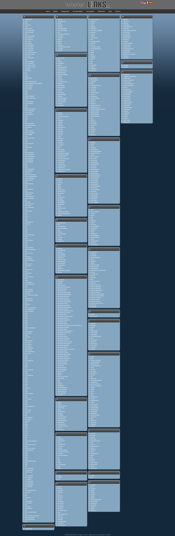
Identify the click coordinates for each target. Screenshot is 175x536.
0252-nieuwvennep (30, 174)
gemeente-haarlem (63, 309)
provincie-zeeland (95, 301)
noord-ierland (94, 180)
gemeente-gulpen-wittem (64, 307)
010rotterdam (28, 19)
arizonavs (60, 45)
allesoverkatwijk (62, 28)
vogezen (93, 507)
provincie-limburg (95, 292)
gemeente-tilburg (62, 347)
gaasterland (61, 280)
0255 (26, 182)
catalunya (60, 131)
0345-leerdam (29, 240)
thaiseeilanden (95, 446)
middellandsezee (95, 107)
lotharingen (94, 69)
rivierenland (94, 345)
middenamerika (95, 114)
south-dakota (94, 406)
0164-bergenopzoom (31, 81)
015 (26, 72)
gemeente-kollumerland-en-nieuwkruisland (70, 325)
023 (26, 151)
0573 (26, 433)
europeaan (61, 241)
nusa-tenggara (95, 202)
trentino (93, 459)
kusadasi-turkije (62, 521)
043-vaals (27, 293)
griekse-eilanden (62, 389)
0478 (26, 313)
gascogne (60, 281)
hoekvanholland (62, 420)
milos (92, 118)
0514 (26, 362)
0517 (26, 368)
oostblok (93, 230)
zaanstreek (126, 74)
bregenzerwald (62, 94)
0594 (26, 454)
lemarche (93, 43)
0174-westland (29, 103)
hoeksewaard (61, 418)
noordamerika (94, 182)
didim (59, 186)
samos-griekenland (96, 366)
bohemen (60, 83)
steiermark (93, 420)
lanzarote (93, 32)
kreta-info (60, 516)
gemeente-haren (62, 314)
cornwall (60, 146)
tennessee (93, 439)
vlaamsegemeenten (96, 499)
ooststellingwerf (95, 235)
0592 (26, 446)
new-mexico (94, 160)
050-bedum (28, 342)
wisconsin (126, 56)
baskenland (61, 63)
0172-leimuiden (29, 101)
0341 (26, 229)
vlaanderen (94, 503)
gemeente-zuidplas (63, 360)
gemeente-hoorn (62, 322)
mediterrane (94, 96)
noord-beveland (95, 177)
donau (59, 195)
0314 (26, 213)
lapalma (93, 34)
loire (92, 63)
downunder (61, 201)
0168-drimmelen (29, 96)
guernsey (60, 395)
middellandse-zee (95, 105)
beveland (60, 80)
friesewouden (61, 263)
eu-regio (60, 237)
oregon (92, 239)
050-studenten (29, 348)
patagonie (93, 261)
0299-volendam (29, 198)
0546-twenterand (29, 406)
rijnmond (93, 342)
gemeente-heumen (63, 318)
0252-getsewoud (29, 169)
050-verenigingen (30, 351)
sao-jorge (93, 371)
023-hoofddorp (29, 160)
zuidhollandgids (127, 107)
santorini (93, 369)
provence (93, 283)
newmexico (94, 167)
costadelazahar (62, 166)
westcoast (126, 39)
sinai (92, 395)
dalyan (59, 180)
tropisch (93, 461)
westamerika (126, 38)
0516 (26, 366)
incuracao (60, 446)
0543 (26, 397)
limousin (93, 56)
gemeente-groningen (63, 305)
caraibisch (60, 120)
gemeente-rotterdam (63, 340)
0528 (26, 390)
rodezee (93, 349)
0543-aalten (28, 399)
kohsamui (60, 508)
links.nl (75, 534)
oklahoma (93, 221)
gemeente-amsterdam (64, 287)
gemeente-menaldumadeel (65, 331)
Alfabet (55, 11)
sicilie (92, 391)
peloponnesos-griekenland (98, 270)
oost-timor (93, 224)
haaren (60, 404)
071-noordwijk (29, 483)
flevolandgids (61, 254)
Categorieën (65, 11)
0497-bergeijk (29, 331)
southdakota (94, 411)
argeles (60, 41)
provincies (93, 305)
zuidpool (125, 111)
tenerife (93, 437)
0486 (26, 318)
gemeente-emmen (63, 303)
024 (26, 163)
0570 (26, 428)
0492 (26, 322)
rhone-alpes (94, 340)
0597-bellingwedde (30, 461)
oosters (93, 232)
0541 (26, 395)
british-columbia (62, 98)
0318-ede (27, 224)
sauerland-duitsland (96, 380)
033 (26, 227)
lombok (93, 67)
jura (59, 479)
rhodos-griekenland (96, 336)
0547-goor (28, 412)
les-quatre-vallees (95, 47)
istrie (59, 466)
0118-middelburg (29, 61)
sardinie (93, 375)
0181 (26, 107)
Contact (117, 11)
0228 (26, 145)
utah (92, 477)
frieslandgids (61, 265)
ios (58, 457)
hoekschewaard (62, 417)
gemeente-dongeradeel (64, 301)
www (76, 5)
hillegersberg (61, 411)
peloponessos (94, 266)
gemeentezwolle (62, 369)
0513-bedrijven (29, 360)
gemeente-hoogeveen (64, 320)
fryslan (59, 267)
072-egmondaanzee (30, 490)
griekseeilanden (62, 391)
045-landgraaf (29, 300)
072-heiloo (28, 492)
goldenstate (61, 378)
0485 (26, 317)
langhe (92, 25)
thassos (93, 448)
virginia (93, 497)
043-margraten (29, 289)
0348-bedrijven (29, 247)
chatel (59, 136)
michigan (93, 103)
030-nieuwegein (29, 207)
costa (59, 147)
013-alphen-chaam (30, 65)
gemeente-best (62, 291)
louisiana (93, 70)
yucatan (125, 67)
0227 (26, 142)
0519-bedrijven (29, 375)
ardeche (60, 39)
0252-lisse (28, 173)
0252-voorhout (29, 180)
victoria (92, 496)
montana (93, 129)
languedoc (93, 28)
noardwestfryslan (95, 175)
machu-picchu (94, 80)
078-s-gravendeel (30, 519)
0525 (26, 384)
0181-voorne (28, 112)
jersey (59, 475)
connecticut (61, 144)
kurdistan (60, 519)
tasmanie (93, 433)
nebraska (93, 147)
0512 (26, 357)
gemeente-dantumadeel (64, 294)
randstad (93, 325)
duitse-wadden (62, 208)
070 (26, 466)
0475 (26, 306)
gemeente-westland (63, 356)
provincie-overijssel (96, 297)
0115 (26, 27)
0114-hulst (28, 25)
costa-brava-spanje (63, 155)
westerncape (126, 45)
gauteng (60, 283)
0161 (26, 74)
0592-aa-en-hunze (30, 448)
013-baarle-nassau (30, 67)
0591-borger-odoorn (30, 444)
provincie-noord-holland (97, 296)
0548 (26, 413)
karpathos (60, 490)
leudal (92, 52)
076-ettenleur (28, 508)
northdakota (94, 198)
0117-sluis (28, 56)
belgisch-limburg (62, 71)
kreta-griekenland (62, 514)
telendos (93, 435)
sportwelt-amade (95, 415)
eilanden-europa (62, 228)
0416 (26, 280)
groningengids (62, 393)
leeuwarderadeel (95, 41)
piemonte (93, 277)
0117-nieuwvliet (29, 48)
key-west (60, 497)
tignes (92, 455)
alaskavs (60, 27)
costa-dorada (61, 160)
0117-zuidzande (29, 58)
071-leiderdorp (29, 481)
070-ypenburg (29, 470)
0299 (26, 191)
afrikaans (60, 25)
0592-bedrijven (29, 450)
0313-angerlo (28, 211)
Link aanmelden (78, 11)
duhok (59, 206)
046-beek (27, 304)
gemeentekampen (63, 363)
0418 (26, 286)
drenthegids (61, 204)
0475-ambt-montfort (30, 308)
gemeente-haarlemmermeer (65, 311)
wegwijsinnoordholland (129, 30)
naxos (92, 146)
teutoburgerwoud (95, 441)
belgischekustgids (63, 74)
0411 (26, 271)
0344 (26, 236)
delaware (60, 182)
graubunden (61, 385)
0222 (26, 129)
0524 (26, 382)
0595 (26, 455)
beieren (60, 65)
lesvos (92, 50)
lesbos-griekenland (96, 48)
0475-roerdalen (29, 311)
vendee (93, 490)
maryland (93, 91)
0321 (26, 225)
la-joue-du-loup (95, 19)
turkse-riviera (94, 462)
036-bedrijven (29, 258)
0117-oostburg (29, 50)
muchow (93, 131)
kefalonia (60, 492)
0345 (26, 238)
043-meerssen (29, 291)
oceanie (93, 213)
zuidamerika (126, 100)
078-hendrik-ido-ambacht (32, 516)
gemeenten (61, 365)
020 (26, 121)
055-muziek (28, 419)
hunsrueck (60, 429)
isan (59, 461)
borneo (60, 91)
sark (92, 376)
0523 (26, 381)
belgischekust (61, 72)
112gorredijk (28, 529)
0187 (26, 120)
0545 (26, 402)
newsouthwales (95, 169)
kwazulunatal (61, 525)
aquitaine (60, 38)
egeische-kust (61, 223)
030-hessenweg (29, 204)
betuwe (60, 78)
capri (59, 118)
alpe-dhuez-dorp (62, 30)
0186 (26, 118)
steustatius (93, 422)
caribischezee (61, 127)
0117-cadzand (29, 39)
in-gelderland (61, 444)
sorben (92, 402)
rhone (92, 338)
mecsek (93, 94)
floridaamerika (62, 256)
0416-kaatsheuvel (30, 284)
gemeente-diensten (63, 298)
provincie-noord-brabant (97, 294)
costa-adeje (61, 149)
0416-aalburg (28, 282)
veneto (92, 492)
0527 (26, 386)
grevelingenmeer (62, 387)
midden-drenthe (95, 111)
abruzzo (60, 19)
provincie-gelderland (96, 290)
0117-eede (28, 41)
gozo (59, 382)
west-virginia (126, 34)
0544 (26, 401)
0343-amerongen (30, 235)
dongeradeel (61, 197)
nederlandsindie (95, 153)
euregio (60, 239)
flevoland (60, 252)
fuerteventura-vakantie (64, 270)
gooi (59, 380)
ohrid (92, 219)
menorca (93, 102)
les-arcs (93, 45)
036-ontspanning (29, 260)
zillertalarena (127, 89)
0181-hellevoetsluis (30, 109)
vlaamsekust (94, 501)
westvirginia (126, 50)
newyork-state (94, 171)
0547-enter (28, 410)
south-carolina (94, 404)
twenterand (94, 468)
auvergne (60, 48)
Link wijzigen (90, 11)
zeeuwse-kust (127, 82)
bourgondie (61, 92)
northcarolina (94, 197)
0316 (26, 216)
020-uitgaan (28, 127)
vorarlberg (93, 510)
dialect (59, 184)
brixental (60, 103)
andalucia (60, 36)
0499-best (27, 337)
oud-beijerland (95, 241)
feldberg (60, 248)
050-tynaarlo (28, 350)
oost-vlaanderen (95, 226)
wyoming (125, 58)
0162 (26, 76)
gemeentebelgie (62, 362)
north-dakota (94, 195)
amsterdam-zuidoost (63, 34)
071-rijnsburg (28, 486)
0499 (26, 335)
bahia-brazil (61, 58)
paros (92, 259)
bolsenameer (61, 87)
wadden (125, 19)
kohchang (60, 507)
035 (26, 251)
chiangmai (60, 138)
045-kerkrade (28, 298)
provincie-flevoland (96, 286)
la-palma (93, 21)
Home (48, 11)
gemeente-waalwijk (63, 353)
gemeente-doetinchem (64, 300)
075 (26, 499)
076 (26, 505)
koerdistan (60, 501)
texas (92, 442)
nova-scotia (94, 200)
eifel (59, 224)
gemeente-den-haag (63, 296)
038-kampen (28, 264)
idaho (59, 437)
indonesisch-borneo (63, 451)
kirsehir (60, 499)
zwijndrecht (126, 122)
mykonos (93, 134)
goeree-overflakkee (63, 376)
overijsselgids (94, 244)
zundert (125, 116)
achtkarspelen (62, 21)
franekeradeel (61, 261)
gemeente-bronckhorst (64, 292)
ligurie (92, 54)
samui (92, 367)
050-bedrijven (29, 340)
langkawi (93, 27)
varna (92, 487)
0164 (26, 79)
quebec (93, 314)
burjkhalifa (60, 105)
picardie (93, 276)
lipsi (92, 61)
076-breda (28, 506)
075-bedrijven (29, 501)
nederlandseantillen (96, 151)
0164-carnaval (29, 85)
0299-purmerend (29, 196)
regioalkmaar (94, 331)
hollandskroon (62, 424)
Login (110, 11)
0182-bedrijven (29, 114)
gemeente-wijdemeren (64, 358)
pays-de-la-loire (95, 265)
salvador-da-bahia (96, 360)
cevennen (60, 133)
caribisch (60, 124)
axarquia (60, 50)
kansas (60, 487)
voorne (92, 508)
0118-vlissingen (29, 63)
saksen (92, 356)
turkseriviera (94, 464)
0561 (26, 422)
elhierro (60, 232)
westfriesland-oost (128, 48)
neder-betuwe (94, 149)
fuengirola (60, 268)
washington (126, 25)
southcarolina (94, 409)
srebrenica (93, 417)
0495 (26, 326)
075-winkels (28, 503)
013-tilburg (28, 70)
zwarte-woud (126, 120)
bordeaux (60, 89)
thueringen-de (94, 453)
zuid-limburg (126, 98)
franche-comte (62, 259)
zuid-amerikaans (128, 91)
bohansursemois (62, 82)
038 (26, 262)
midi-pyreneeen (95, 116)
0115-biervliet (28, 28)
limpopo (93, 58)
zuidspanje (126, 113)
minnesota (93, 122)
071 (26, 474)
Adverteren (101, 11)
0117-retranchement (30, 52)
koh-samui (60, 505)
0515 (26, 364)
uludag (92, 475)
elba (59, 230)
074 (26, 495)
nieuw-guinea (94, 173)
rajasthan (93, 323)
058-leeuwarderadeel (31, 441)
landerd (93, 23)
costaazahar (61, 162)
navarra (93, 144)
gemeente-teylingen (63, 345)
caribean (60, 122)
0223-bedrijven (29, 131)
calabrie (60, 113)
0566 (26, 426)
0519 (26, 373)
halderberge (61, 407)
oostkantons (94, 233)
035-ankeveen (29, 253)
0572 (26, 432)
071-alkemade (29, 475)
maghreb (93, 82)
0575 (26, 435)
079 (26, 521)
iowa (59, 459)
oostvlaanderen (95, 237)
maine (92, 83)
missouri (93, 125)
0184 (26, 116)
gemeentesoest (62, 367)
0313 (26, 209)
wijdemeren (126, 52)
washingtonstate (127, 27)
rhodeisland (94, 334)
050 (26, 339)
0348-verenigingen (30, 249)
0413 (26, 278)
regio (92, 329)
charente (60, 135)
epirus (59, 235)
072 (26, 488)
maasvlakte (94, 78)
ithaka (59, 468)
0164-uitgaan (28, 87)
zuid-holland (126, 96)
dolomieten (61, 193)
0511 (26, 355)
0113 (26, 21)
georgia (60, 373)
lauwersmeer (94, 38)
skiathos (93, 398)
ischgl (59, 462)
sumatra (93, 426)
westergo (125, 41)
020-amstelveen (29, 123)
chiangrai (60, 140)
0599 (26, 464)
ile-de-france (61, 441)
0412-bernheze (29, 277)
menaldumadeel (95, 98)
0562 (26, 424)
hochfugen (61, 415)
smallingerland (95, 400)
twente (92, 466)
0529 (26, 391)
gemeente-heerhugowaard (65, 316)
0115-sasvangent (29, 30)
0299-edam (28, 194)
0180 (26, 105)
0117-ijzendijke (29, 47)
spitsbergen (94, 413)
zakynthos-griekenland (129, 76)
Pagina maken (83, 534)
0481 (26, 315)
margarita (93, 89)
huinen (60, 428)
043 (26, 287)
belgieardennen (62, 69)
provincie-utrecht (95, 299)
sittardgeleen (94, 397)
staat (92, 418)
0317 (26, 218)
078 (26, 514)
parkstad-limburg (95, 257)
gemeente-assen (62, 289)
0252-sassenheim (30, 178)
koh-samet (60, 503)
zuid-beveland (127, 93)
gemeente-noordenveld (64, 332)
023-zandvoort (29, 162)
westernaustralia (127, 43)
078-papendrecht (29, 517)
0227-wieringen (29, 143)
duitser (59, 210)
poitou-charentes (95, 281)
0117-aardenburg (30, 36)
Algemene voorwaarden (96, 534)
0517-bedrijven (29, 370)
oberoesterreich (95, 211)
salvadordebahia (95, 362)
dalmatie (60, 179)
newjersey (93, 166)
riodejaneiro (94, 343)
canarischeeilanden (63, 116)
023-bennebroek (29, 154)
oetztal (92, 215)
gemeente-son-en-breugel (65, 342)
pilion (92, 279)
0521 (26, 377)
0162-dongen (28, 78)
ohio (92, 217)
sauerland (93, 378)
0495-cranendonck (30, 328)
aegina (60, 23)
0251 (26, 165)
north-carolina (94, 193)
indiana (60, 448)
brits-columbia (62, 102)
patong (92, 263)
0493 (26, 324)
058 (26, 439)
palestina (93, 254)
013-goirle (28, 69)
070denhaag (28, 472)
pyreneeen (94, 307)
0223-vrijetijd (28, 134)
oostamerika (94, 228)
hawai (59, 409)
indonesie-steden (62, 450)
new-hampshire (95, 157)
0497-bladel (28, 333)
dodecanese (61, 190)
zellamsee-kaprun (128, 85)
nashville (93, 142)
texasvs (93, 444)
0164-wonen (28, 89)
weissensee (126, 32)
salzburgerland (95, 364)
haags (59, 402)
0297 (26, 187)
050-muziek (28, 344)
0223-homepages (30, 132)
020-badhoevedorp (30, 125)
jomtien (60, 477)
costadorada (61, 167)
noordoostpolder (95, 189)
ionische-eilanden (63, 455)
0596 (26, 457)
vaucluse (93, 488)
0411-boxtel (28, 273)
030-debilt (27, 202)
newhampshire (95, 164)
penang (93, 272)
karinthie (60, 488)
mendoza (93, 100)
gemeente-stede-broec (64, 343)
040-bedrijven (29, 269)
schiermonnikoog (95, 384)
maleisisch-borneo (96, 85)
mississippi (94, 123)
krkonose (60, 518)
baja (59, 60)
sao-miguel (94, 373)
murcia (92, 133)
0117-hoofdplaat (29, 45)
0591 (26, 443)
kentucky (60, 496)
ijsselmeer (60, 439)
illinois (59, 442)
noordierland (94, 188)
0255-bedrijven (29, 183)
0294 (26, 185)
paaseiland (94, 252)
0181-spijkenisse (29, 110)
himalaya (60, 413)
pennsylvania (94, 274)
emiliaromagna (62, 234)
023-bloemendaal (30, 156)
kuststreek (60, 523)
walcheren (126, 21)
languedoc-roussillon (96, 30)
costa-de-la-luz (62, 157)
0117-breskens (29, 38)
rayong (92, 327)
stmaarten (93, 424)
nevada (93, 155)
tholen (92, 451)
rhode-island (94, 332)
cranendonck (61, 171)
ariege (59, 43)
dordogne (60, 199)
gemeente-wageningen (64, 354)
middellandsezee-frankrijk (98, 109)
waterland (126, 28)
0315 (26, 214)
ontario (92, 222)
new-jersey (94, 158)
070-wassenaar (29, 468)
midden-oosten (95, 113)
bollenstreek (61, 85)
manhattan (93, 87)
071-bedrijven (29, 477)
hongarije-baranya (63, 426)
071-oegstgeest (29, 485)
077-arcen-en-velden (31, 512)
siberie (92, 389)
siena (92, 393)
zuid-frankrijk (126, 94)
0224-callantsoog (30, 138)
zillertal (125, 87)
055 (26, 415)
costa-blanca (61, 151)
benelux (60, 76)
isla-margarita (61, 464)
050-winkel (28, 353)
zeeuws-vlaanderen (128, 80)
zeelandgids (126, 78)
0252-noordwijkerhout (31, 176)
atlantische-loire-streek (64, 47)
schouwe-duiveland (96, 386)
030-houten (28, 205)
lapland (93, 36)
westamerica (126, 36)
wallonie (125, 23)
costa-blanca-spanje (63, 153)
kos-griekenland (62, 510)
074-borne (28, 497)
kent (59, 494)
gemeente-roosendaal (64, 338)
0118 (26, 59)
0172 (26, 100)
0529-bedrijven (29, 393)
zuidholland (126, 105)
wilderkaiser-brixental (129, 54)
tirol (92, 457)
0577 (26, 437)
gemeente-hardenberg (64, 312)
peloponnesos (94, 268)
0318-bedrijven (29, 222)
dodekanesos (61, 191)
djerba (59, 188)
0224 (26, 136)
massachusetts (95, 92)
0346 (26, 242)
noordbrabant (94, 184)
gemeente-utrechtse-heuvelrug (66, 349)
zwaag (125, 118)
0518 (26, 371)
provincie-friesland (96, 288)
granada (60, 384)
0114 (26, 23)
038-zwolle (28, 266)
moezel (93, 127)
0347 (26, 244)
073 (26, 494)
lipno (92, 59)
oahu (92, 210)
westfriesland (127, 47)
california (60, 115)
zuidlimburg (126, 109)
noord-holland (94, 178)
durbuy (60, 215)
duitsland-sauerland (63, 211)
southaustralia (94, 407)
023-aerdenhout (29, 152)
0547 (26, 408)
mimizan (93, 120)
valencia (93, 485)
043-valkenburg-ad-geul (31, 295)
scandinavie (94, 382)
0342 (26, 231)
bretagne (60, 96)
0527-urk (27, 388)
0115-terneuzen (29, 32)
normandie (94, 191)
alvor (59, 32)
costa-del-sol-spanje (63, 158)
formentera (61, 257)
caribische (60, 125)
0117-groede (28, 43)
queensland (94, 316)
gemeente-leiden (62, 329)
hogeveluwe (61, 422)
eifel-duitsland (62, 226)
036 (26, 255)
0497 (26, 329)
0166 (26, 90)
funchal (60, 272)
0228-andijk (28, 147)
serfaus (93, 387)
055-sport (27, 421)
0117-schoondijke (30, 54)
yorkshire (125, 65)
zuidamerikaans (127, 102)
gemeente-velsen (62, 351)
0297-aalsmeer (29, 189)
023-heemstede (29, 158)
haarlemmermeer (62, 406)
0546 (26, 404)
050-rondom (28, 346)
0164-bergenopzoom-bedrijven (33, 83)
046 (26, 302)
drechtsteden (61, 202)
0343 (26, 233)
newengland (94, 162)
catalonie (60, 129)
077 (26, 510)
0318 (26, 220)
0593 (26, 452)
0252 (26, 167)
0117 (26, 34)
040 (26, 267)
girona (59, 374)
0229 (26, 149)
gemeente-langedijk (63, 327)
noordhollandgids (95, 186)
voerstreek (93, 505)
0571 (26, 430)
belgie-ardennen (62, 67)
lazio (92, 39)
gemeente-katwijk (62, 323)
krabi (59, 512)
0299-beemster (29, 193)
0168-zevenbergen (30, 98)
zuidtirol (125, 115)
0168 (26, 94)
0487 (26, 320)
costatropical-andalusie (64, 169)
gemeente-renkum (63, 336)
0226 (26, 140)
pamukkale (94, 255)
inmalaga (60, 453)
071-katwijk (28, 479)
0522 (26, 379)
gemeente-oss (62, 334)
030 (26, 200)
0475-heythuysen (30, 309)
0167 (26, 92)
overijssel (93, 242)
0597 (26, 459)
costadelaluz (61, 164)
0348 (26, 246)
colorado (60, 142)
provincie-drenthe (95, 285)
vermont (93, 494)
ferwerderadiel (62, 250)
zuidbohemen (127, 104)
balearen (60, 61)
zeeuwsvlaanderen (128, 84)
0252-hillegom (29, 171)
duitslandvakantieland (64, 213)
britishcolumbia (62, 100)
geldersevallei (62, 285)
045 (26, 297)
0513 (26, 359)
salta (92, 358)
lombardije (93, 65)
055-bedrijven (29, 417)
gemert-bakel (61, 371)
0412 (26, 275)
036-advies (28, 256)
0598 (26, 463)
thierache (93, 450)
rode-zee (93, 347)
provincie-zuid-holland (97, 303)
